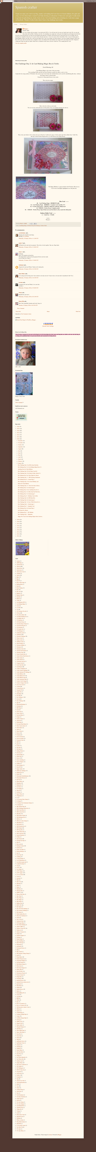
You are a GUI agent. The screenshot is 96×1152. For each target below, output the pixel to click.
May (19, 455)
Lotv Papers (19, 869)
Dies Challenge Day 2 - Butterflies (25, 514)
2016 (18, 525)
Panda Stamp (19, 939)
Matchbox (19, 889)
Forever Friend (20, 736)
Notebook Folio (20, 921)
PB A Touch (19, 951)
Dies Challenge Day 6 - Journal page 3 (26, 504)
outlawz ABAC (20, 926)
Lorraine (21, 282)
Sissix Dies (19, 1036)
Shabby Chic (19, 1021)
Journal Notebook (20, 835)
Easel (18, 709)
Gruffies (18, 763)
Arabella (18, 573)
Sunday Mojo (19, 1062)
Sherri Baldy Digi (20, 1030)
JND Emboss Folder (21, 815)
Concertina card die (21, 661)
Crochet (18, 686)
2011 (18, 536)
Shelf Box (19, 1028)
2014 (18, 529)
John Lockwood (20, 833)
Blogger (59, 1134)
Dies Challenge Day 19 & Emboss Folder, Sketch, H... (29, 473)
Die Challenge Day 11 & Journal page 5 (26, 493)
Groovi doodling (20, 760)
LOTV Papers (20, 871)
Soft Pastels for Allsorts (23, 510)
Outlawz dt (19, 930)
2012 (18, 534)
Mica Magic (19, 899)
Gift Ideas (19, 749)
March (19, 459)
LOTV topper (19, 872)
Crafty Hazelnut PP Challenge (23, 672)
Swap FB (19, 1071)
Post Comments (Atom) (26, 314)
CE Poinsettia (19, 627)
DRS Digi (19, 708)
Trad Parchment (20, 1095)
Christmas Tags (20, 652)
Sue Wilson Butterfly (21, 1057)
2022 (18, 434)
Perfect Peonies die (21, 958)
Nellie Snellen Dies (21, 914)
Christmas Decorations (21, 650)
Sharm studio (19, 1025)
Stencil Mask (19, 1050)
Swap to (18, 1075)
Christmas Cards (20, 649)
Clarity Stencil (20, 659)
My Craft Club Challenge (22, 908)
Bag (17, 579)
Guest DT (19, 767)
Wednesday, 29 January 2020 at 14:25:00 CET (28, 269)
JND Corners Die (20, 812)
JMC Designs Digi (20, 806)
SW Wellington (20, 1068)
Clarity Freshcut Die (21, 654)
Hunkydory (19, 785)
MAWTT (18, 892)
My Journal (19, 912)
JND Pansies (19, 824)
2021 (18, 437)
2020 (18, 439)
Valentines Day (20, 1107)
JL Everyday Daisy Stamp (22, 799)
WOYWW (19, 1123)
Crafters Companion (21, 668)
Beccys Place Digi (20, 582)
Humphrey (19, 783)
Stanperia (19, 1048)
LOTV (18, 867)
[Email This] (30, 223)
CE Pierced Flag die (21, 625)
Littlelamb (21, 265)
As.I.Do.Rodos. (22, 233)
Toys (18, 1093)
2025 (18, 428)
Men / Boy (19, 896)
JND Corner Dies (20, 810)
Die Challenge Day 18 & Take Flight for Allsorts (28, 475)
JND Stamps (19, 828)
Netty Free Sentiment (21, 915)
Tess (17, 1086)
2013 (18, 532)
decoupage (19, 693)
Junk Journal (19, 838)
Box (17, 589)
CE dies (18, 613)
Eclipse (18, 717)
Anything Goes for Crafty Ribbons (25, 469)
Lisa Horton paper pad (21, 862)
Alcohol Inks (19, 564)
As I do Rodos (26, 236)
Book (18, 586)
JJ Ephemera (19, 795)
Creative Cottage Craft (21, 683)
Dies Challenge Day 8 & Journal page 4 (26, 500)
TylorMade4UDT (20, 1105)
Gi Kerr (18, 745)
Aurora (18, 575)
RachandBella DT (20, 993)
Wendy (20, 292)
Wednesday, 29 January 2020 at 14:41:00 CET (28, 277)
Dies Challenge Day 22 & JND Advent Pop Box (28, 465)
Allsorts (18, 566)
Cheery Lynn (19, 638)
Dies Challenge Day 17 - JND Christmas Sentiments (29, 477)
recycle (18, 994)
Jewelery (18, 792)
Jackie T (21, 243)
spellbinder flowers (21, 1041)
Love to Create (20, 874)
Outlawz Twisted (20, 932)
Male (18, 880)
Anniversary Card (20, 571)
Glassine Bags (19, 754)
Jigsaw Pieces (19, 794)
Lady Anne (19, 855)
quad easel (19, 984)
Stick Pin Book (20, 1052)
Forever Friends (20, 738)
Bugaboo (18, 593)
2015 (18, 527)
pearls (18, 955)
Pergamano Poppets (21, 960)
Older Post (78, 311)
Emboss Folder (44, 225)
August (20, 449)
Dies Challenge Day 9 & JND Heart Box (26, 498)
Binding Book (20, 584)
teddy (18, 1084)
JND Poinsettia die (21, 826)
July (19, 451)
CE (17, 609)
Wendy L (26, 29)
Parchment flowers (21, 948)
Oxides (18, 933)
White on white (20, 1120)
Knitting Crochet (20, 846)
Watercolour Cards (21, 1114)
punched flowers (20, 980)
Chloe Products (20, 643)
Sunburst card (19, 1061)
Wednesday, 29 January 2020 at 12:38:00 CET (28, 247)
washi (18, 1113)
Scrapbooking (19, 1012)
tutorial (18, 1100)
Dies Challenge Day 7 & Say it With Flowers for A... (29, 502)
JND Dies (19, 813)
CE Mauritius (19, 620)
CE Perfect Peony (30, 225)
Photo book (19, 966)
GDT (18, 742)
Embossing (19, 722)
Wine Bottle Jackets (21, 1121)
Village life (19, 1109)
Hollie (18, 774)
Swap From (19, 1073)
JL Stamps (19, 804)
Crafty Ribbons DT (21, 675)
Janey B (18, 790)
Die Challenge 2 (37, 225)
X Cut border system (21, 1125)
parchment (19, 946)
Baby (18, 577)
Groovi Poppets (20, 761)
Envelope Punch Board (21, 724)
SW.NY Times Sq (20, 1070)
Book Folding (19, 588)
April (19, 457)
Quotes (18, 991)
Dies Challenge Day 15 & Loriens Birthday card (28, 481)
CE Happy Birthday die (22, 616)
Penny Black (19, 957)
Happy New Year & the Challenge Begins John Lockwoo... (30, 516)
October (20, 444)
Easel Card (19, 711)
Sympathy (19, 1077)
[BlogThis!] (31, 223)
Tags (18, 1078)
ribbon (18, 1000)
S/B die (18, 1009)
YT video (19, 1129)
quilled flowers (20, 989)
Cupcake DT (19, 690)
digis (18, 702)
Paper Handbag (20, 941)
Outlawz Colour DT (21, 928)
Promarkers (19, 978)
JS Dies (18, 837)
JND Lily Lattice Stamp (22, 820)
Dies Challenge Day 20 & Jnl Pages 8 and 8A (27, 471)
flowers (18, 733)
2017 (18, 523)
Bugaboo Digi (20, 595)
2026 (18, 426)
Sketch (18, 1037)
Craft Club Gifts (20, 665)
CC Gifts (18, 607)
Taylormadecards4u (21, 1082)
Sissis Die (19, 1034)
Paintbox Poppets (20, 935)
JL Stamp (19, 801)
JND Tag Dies (20, 829)
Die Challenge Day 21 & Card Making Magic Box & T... (30, 467)
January (20, 463)
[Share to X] (33, 223)
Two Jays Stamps (20, 1104)
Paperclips (19, 944)
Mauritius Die (19, 890)
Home (15, 24)
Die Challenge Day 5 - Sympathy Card (26, 506)
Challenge (19, 634)
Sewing (18, 1019)
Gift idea (18, 747)
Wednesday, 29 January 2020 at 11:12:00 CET (28, 238)
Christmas (19, 647)
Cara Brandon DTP (21, 602)
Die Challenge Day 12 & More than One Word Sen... (29, 491)
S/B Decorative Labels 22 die (23, 1007)
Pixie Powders (20, 971)
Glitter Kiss (19, 756)
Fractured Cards (20, 740)
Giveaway (19, 752)
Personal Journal (20, 962)
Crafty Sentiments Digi (21, 679)
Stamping (19, 1046)
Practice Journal (20, 975)
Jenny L (20, 252)
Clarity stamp (19, 657)
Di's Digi (18, 695)
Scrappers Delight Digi (21, 1014)
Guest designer (20, 765)
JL (17, 797)
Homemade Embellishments (22, 776)
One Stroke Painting (21, 924)
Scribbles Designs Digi (21, 1018)
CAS (18, 606)
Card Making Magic (23, 225)
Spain (18, 1039)
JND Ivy (18, 819)
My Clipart (19, 906)
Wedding (18, 1118)
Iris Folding (19, 788)
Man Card (19, 881)
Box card (18, 591)
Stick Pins (19, 1053)
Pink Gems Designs (21, 967)
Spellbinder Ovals (20, 1043)
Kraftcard (19, 847)
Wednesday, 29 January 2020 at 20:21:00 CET (28, 296)
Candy (18, 600)
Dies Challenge (20, 700)
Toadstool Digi (20, 1089)
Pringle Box (19, 976)
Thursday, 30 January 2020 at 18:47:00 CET (28, 305)
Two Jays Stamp (20, 1102)
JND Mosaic (19, 822)
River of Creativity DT (21, 1005)
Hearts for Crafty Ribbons (23, 483)
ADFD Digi (19, 562)
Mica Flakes (19, 898)
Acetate (18, 561)
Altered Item (19, 568)
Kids (18, 842)
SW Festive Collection (21, 1064)
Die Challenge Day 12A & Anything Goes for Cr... (29, 489)
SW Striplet (19, 1066)
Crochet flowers (20, 688)
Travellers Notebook (21, 1096)
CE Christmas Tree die (21, 611)
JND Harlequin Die (21, 817)
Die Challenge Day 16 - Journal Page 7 (26, 479)
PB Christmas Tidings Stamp (23, 953)
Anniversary (19, 570)
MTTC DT (19, 905)
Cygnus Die (19, 692)
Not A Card (19, 919)
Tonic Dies (19, 1091)
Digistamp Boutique (21, 704)
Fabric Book (19, 727)
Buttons (18, 598)
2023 (18, 432)
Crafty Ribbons (20, 674)
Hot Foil (18, 779)
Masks (18, 887)
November (20, 442)
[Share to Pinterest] (36, 223)
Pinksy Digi (19, 969)
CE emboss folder (20, 614)
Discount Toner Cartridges (48, 326)
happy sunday (19, 769)
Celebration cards (20, 632)
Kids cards (19, 844)
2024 (18, 430)
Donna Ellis (21, 301)
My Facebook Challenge (22, 910)
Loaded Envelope (20, 863)
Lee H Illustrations (21, 860)
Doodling (19, 706)
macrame (18, 878)
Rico (18, 1001)
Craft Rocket (19, 666)
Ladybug (18, 856)
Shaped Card (19, 1023)
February (20, 461)
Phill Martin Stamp (21, 964)
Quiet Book (19, 985)
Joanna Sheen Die (20, 831)
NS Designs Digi (20, 923)
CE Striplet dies (20, 629)
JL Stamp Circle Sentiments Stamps (24, 803)
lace (17, 853)
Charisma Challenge (21, 636)
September (20, 447)
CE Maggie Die (20, 618)
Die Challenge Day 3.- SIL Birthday (25, 512)
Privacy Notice (23, 24)
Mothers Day (19, 903)
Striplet (18, 1055)
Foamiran (19, 735)
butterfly (18, 597)
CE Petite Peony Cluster (22, 623)
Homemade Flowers (21, 777)
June (19, 453)
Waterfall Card (20, 1116)
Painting (18, 937)
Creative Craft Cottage (21, 681)
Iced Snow (19, 786)
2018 (18, 521)
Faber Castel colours (21, 726)
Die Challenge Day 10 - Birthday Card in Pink (28, 496)
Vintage (18, 1111)
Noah (18, 917)
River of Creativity (21, 1003)
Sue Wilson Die (20, 1059)
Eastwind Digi (20, 715)
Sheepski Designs (20, 1027)
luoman (50, 1134)
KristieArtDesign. (20, 851)
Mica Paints (19, 901)
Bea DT (18, 580)
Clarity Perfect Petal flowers (23, 656)
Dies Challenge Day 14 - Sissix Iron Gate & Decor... (29, 485)
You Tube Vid (20, 1127)
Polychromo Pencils (21, 973)
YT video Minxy (20, 1130)
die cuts (18, 699)
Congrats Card (20, 663)
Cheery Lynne (20, 640)
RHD (18, 998)
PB (17, 950)
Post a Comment (20, 308)
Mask (18, 885)
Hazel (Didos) (22, 273)
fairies (18, 729)
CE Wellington (20, 631)
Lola (18, 865)
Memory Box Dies (20, 894)
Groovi (18, 758)
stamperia (19, 1044)
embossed (19, 720)
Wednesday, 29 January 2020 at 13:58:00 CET (28, 260)
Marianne (19, 883)
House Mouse (19, 781)
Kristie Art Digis (20, 849)
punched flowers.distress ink (23, 982)
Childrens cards (20, 641)
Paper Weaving (20, 942)
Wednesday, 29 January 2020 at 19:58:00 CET (28, 288)
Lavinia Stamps (20, 858)
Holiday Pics (19, 772)
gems (18, 743)
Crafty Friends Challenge (22, 670)
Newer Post (18, 311)
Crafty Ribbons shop (21, 677)
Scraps (18, 1016)
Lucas (18, 876)
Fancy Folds (19, 731)
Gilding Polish (20, 751)
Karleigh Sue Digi (20, 840)
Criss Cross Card (20, 684)
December (20, 440)
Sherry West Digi (20, 1032)
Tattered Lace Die (20, 1080)
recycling (19, 996)
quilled (18, 987)
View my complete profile (20, 43)
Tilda (18, 1087)
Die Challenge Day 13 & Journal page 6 (26, 487)
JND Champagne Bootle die (22, 808)
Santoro (18, 1010)
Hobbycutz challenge (21, 770)
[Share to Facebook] (34, 223)
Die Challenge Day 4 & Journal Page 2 (26, 508)
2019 (18, 519)
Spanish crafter (26, 7)
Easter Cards (19, 713)
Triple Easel (19, 1098)
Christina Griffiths (20, 645)
